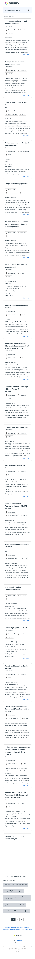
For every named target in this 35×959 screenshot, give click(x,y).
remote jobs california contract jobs (16, 911)
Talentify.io (19, 940)
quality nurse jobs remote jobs (15, 905)
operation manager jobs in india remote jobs (15, 898)
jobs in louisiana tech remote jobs (16, 885)
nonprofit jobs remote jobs (13, 891)
